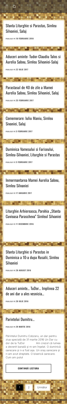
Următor (42, 387)
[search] (14, 6)
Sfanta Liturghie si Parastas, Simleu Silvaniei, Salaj (31, 28)
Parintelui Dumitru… (20, 319)
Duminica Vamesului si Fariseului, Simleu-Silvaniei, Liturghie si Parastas (33, 151)
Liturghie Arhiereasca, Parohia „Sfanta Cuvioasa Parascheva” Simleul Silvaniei (33, 213)
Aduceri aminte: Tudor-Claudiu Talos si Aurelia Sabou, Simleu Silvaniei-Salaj (33, 59)
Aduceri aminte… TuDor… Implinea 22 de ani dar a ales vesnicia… (32, 291)
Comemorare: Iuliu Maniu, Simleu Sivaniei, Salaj (29, 121)
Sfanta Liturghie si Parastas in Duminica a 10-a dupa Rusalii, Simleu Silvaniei (32, 257)
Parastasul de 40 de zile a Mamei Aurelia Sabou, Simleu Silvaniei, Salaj (32, 90)
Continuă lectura (28, 368)
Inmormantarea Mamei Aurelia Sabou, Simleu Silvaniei (32, 182)
